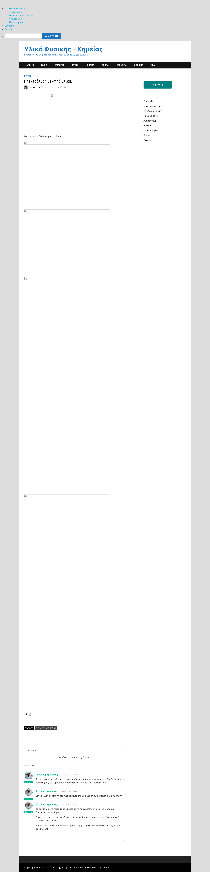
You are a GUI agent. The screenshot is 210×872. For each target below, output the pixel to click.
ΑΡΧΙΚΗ (30, 65)
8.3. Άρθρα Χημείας (46, 728)
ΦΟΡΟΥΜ (138, 65)
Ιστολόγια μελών (152, 111)
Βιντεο (28, 76)
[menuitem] (107, 36)
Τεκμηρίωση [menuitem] (15, 12)
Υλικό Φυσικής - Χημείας (58, 867)
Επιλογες (59, 65)
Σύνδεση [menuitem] (9, 25)
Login (123, 750)
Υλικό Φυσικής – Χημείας (63, 49)
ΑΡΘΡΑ (105, 65)
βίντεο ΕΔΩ (54, 136)
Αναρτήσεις (149, 120)
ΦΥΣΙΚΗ (75, 65)
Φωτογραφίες (150, 130)
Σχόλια (147, 140)
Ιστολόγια (121, 65)
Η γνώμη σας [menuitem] (16, 22)
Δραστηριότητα (151, 106)
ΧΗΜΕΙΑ (90, 65)
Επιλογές (148, 101)
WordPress (93, 867)
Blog (44, 65)
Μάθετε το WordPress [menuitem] (21, 15)
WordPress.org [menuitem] (17, 8)
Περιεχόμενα (150, 115)
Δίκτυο (147, 125)
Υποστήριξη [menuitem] (15, 18)
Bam (106, 867)
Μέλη (153, 65)
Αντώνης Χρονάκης (42, 87)
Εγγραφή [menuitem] (9, 29)
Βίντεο (147, 135)
